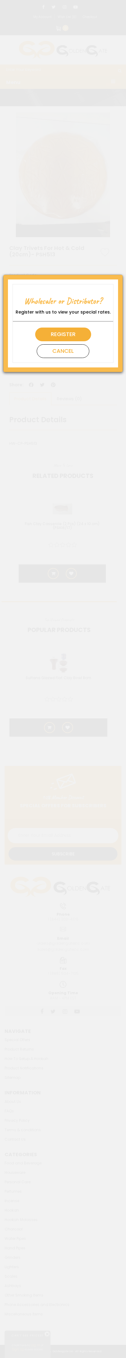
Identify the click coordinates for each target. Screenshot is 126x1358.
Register (63, 334)
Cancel (63, 351)
